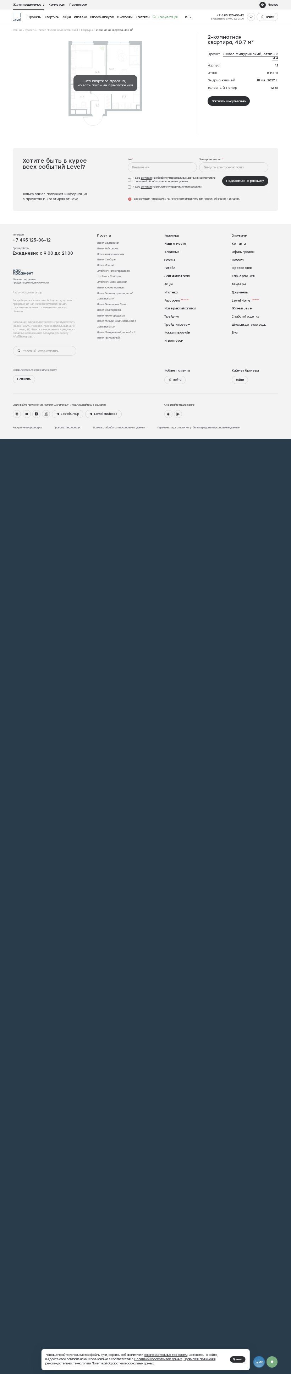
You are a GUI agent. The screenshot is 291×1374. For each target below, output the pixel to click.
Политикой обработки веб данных (158, 1359)
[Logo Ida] (23, 272)
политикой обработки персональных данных (161, 181)
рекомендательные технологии (165, 1355)
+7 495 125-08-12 (230, 15)
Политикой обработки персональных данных (123, 1363)
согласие (146, 177)
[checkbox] (174, 179)
